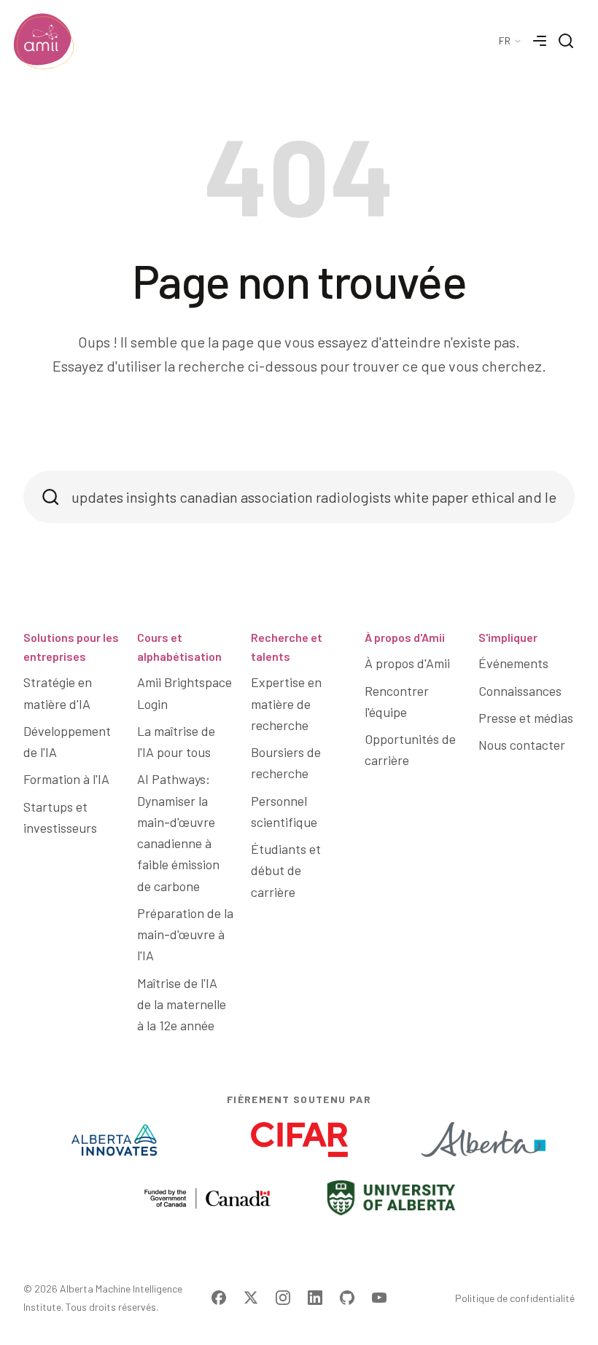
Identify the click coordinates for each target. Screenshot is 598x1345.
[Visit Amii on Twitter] (251, 1297)
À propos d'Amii (405, 637)
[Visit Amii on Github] (347, 1297)
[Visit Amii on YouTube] (379, 1297)
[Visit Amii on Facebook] (218, 1297)
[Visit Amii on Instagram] (283, 1297)
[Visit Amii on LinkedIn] (315, 1297)
